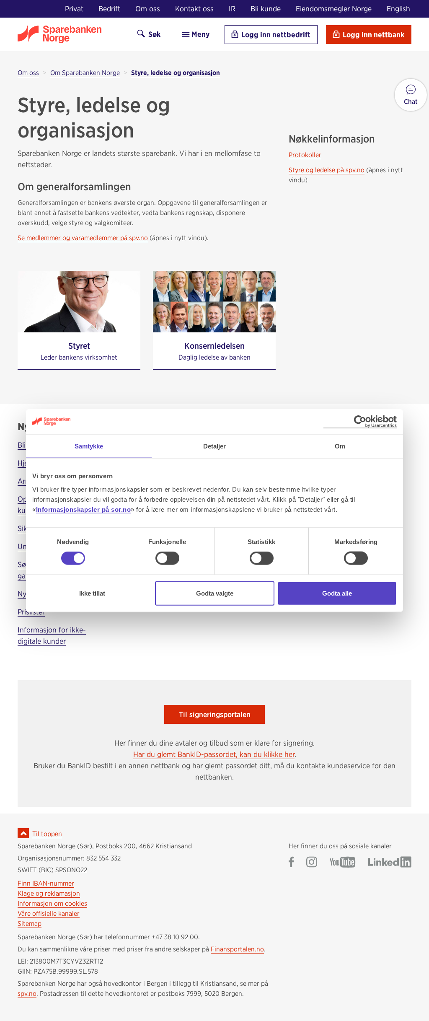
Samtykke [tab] (89, 446)
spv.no (27, 994)
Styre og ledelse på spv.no (326, 170)
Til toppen (47, 834)
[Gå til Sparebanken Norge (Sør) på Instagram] (311, 862)
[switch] (167, 558)
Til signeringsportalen (215, 714)
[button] (411, 95)
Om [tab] (340, 446)
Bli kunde (266, 8)
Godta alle (337, 592)
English (398, 8)
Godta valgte (214, 592)
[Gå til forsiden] (70, 34)
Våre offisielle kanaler (49, 913)
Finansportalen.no (237, 949)
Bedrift (109, 8)
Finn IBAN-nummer (46, 883)
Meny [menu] (199, 34)
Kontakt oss (194, 8)
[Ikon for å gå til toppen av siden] (23, 833)
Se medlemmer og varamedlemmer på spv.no (83, 238)
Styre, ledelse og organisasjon (175, 73)
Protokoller (305, 155)
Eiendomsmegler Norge (334, 8)
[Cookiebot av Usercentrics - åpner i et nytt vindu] (360, 421)
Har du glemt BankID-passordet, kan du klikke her (214, 754)
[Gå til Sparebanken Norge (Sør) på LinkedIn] (389, 862)
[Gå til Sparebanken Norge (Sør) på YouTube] (343, 862)
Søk (153, 34)
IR (232, 8)
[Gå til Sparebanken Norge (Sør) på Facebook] (291, 862)
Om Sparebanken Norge (85, 73)
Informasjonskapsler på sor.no (83, 509)
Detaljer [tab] (214, 446)
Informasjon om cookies (52, 903)
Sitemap (29, 924)
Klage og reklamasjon (49, 893)
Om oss (147, 8)
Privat (74, 8)
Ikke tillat (92, 592)
